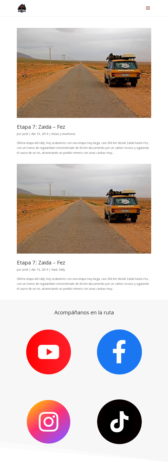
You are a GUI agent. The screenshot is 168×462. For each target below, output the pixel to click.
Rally (62, 269)
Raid (54, 269)
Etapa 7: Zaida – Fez (41, 126)
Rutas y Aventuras (63, 134)
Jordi (25, 134)
